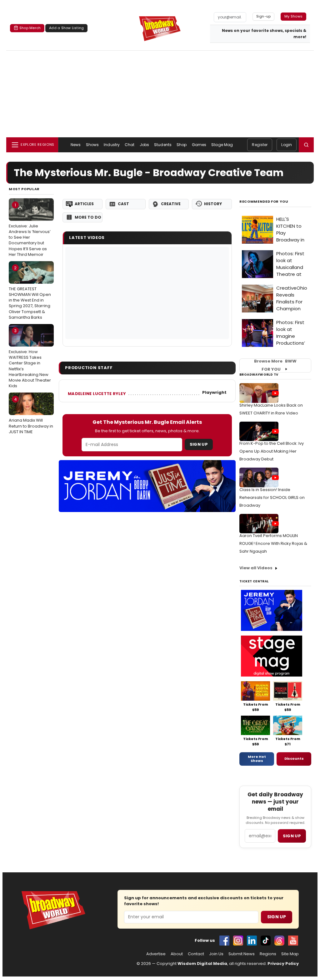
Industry (112, 144)
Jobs (144, 144)
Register (260, 144)
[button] (306, 144)
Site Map (290, 954)
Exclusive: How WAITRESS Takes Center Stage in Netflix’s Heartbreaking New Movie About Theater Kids (30, 358)
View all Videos (255, 568)
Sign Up (199, 444)
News (76, 144)
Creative (171, 203)
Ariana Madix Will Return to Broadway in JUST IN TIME (31, 415)
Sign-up (263, 16)
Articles (84, 203)
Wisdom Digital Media (202, 963)
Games (199, 144)
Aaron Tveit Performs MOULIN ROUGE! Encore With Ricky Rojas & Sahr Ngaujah (273, 543)
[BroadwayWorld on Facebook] (224, 940)
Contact (196, 954)
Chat (129, 144)
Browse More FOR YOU (275, 365)
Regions (268, 954)
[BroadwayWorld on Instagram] (238, 940)
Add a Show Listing (66, 27)
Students (163, 144)
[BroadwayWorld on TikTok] (265, 940)
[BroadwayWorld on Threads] (279, 940)
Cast (123, 203)
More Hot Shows (257, 758)
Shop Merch (30, 27)
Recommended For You (263, 201)
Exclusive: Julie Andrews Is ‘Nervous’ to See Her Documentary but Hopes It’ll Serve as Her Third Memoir (30, 229)
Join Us (216, 954)
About (177, 954)
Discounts (294, 758)
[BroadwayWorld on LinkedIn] (252, 940)
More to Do (88, 217)
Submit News (241, 954)
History (213, 203)
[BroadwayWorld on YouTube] (293, 940)
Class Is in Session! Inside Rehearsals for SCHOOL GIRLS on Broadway (272, 497)
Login (286, 144)
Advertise (156, 954)
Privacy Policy (283, 963)
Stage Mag (222, 144)
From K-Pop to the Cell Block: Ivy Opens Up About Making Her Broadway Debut (271, 451)
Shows (92, 144)
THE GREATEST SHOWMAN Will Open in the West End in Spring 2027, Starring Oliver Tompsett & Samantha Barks (30, 292)
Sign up (292, 836)
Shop (182, 144)
